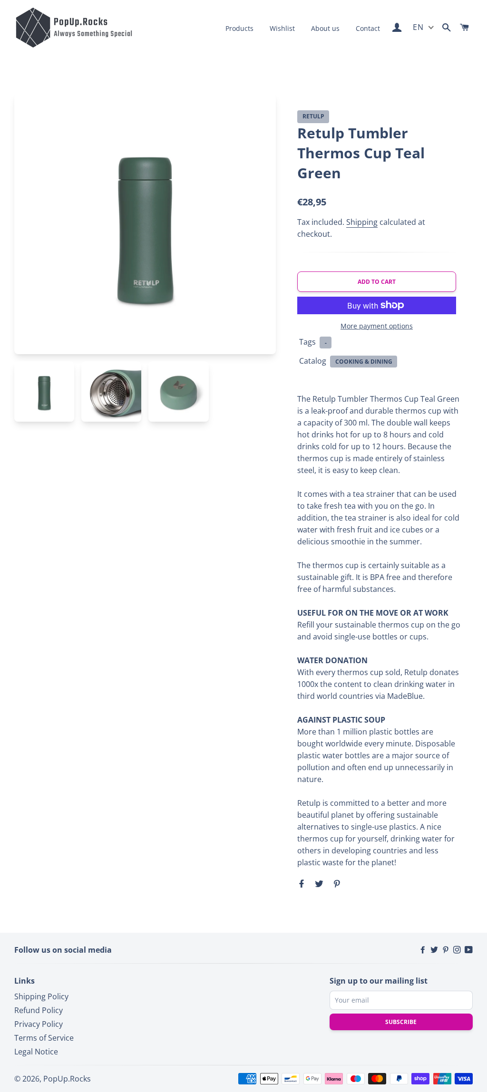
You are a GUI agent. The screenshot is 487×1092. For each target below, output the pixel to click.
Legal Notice (36, 1051)
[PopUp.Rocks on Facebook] (424, 950)
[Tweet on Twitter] (318, 883)
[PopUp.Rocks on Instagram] (458, 950)
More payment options (377, 325)
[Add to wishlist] (446, 117)
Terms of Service (44, 1038)
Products (239, 28)
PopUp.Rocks (67, 1078)
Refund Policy (38, 1010)
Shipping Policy (41, 996)
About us (325, 28)
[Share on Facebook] (302, 883)
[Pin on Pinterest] (335, 883)
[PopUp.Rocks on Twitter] (435, 950)
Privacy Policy (38, 1024)
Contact (368, 28)
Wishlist (282, 28)
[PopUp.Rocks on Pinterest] (446, 950)
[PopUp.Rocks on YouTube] (469, 950)
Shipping (362, 222)
